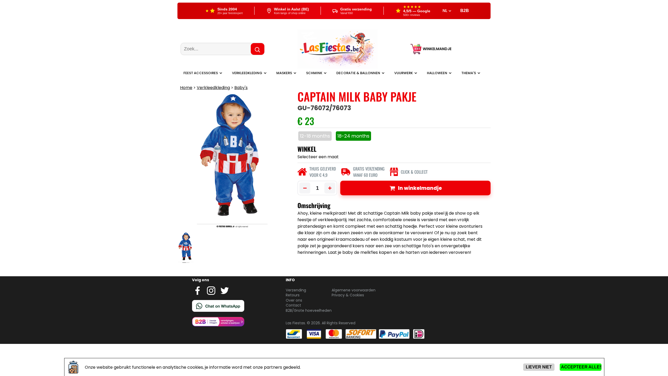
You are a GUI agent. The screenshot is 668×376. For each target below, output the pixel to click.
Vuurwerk (403, 72)
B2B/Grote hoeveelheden (309, 310)
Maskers (284, 72)
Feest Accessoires (200, 72)
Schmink (314, 72)
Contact (293, 305)
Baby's (241, 88)
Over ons (294, 300)
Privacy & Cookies (348, 295)
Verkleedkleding (247, 72)
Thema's (468, 72)
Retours (293, 295)
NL (445, 10)
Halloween (437, 72)
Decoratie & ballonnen (358, 72)
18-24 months (353, 136)
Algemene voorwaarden (353, 290)
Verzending (296, 290)
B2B (464, 10)
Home (186, 88)
